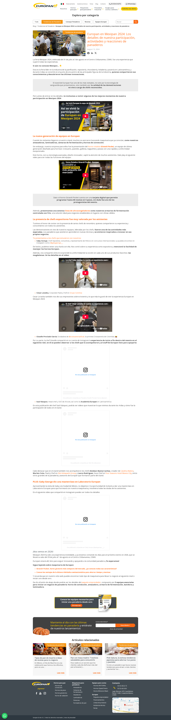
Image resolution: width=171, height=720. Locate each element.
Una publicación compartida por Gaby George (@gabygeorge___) (85, 547)
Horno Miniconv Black (100, 691)
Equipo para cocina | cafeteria (111, 8)
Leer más (60, 673)
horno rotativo (94, 146)
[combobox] (125, 22)
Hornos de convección (58, 687)
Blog (96, 4)
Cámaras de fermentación (77, 691)
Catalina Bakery (127, 471)
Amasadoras (77, 687)
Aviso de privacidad (116, 629)
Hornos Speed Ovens (100, 688)
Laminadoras (77, 697)
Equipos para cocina (99, 683)
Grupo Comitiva (76, 293)
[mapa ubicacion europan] (125, 705)
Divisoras (76, 700)
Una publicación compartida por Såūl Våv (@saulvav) (86, 463)
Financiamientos (98, 700)
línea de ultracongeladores (77, 210)
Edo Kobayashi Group (67, 473)
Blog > (35, 26)
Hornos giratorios (61, 693)
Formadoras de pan (79, 703)
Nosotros (63, 9)
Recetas (87, 22)
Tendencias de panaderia (74, 32)
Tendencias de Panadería (52, 22)
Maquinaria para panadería (85, 8)
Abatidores (77, 695)
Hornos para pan (73, 8)
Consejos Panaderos (73, 22)
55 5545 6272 (116, 4)
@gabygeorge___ (56, 243)
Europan (95, 695)
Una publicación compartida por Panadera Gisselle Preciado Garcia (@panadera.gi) (86, 398)
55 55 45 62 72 (122, 686)
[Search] (136, 22)
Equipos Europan (101, 22)
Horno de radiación (61, 696)
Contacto (103, 4)
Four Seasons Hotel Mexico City (119, 473)
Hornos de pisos (60, 690)
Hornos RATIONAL (99, 686)
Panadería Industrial (98, 8)
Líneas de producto (99, 703)
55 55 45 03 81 (122, 688)
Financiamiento (70, 4)
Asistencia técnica (82, 4)
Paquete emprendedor (100, 697)
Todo (36, 22)
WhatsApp (131, 4)
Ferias (91, 4)
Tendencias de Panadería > (46, 26)
